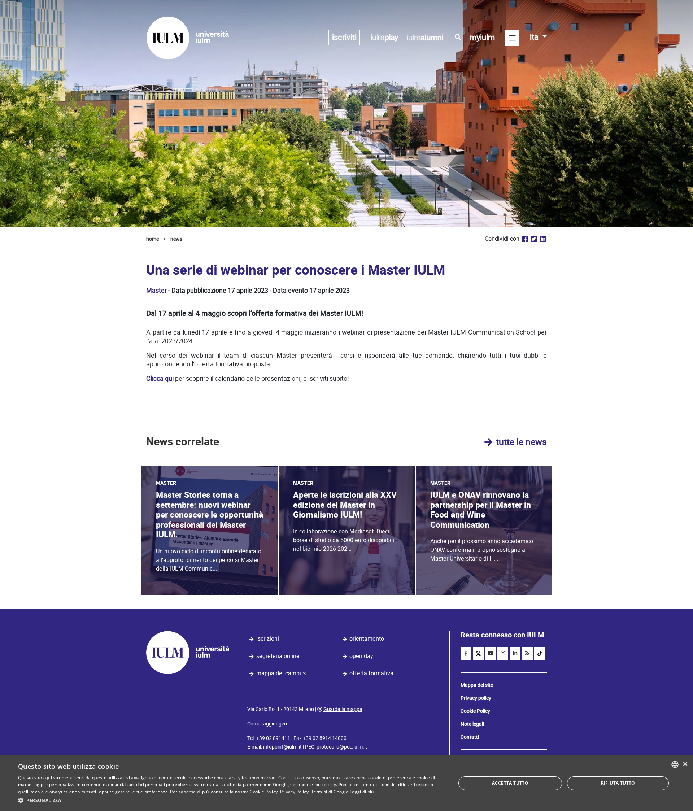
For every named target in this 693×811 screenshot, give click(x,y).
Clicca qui (160, 378)
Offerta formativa (371, 673)
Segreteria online (278, 656)
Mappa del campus (281, 673)
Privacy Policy (294, 792)
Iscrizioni (267, 639)
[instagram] (502, 653)
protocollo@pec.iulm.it (342, 746)
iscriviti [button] (344, 37)
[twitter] (478, 653)
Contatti (470, 737)
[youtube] (490, 653)
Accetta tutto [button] (510, 783)
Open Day (361, 656)
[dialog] (346, 783)
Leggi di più (362, 792)
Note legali (472, 724)
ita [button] (535, 37)
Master (156, 290)
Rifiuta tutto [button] (618, 783)
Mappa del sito (477, 685)
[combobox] (675, 764)
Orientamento (366, 639)
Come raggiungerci (268, 723)
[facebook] (466, 653)
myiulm (482, 37)
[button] (230, 800)
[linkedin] (515, 653)
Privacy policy (476, 698)
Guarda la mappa (342, 709)
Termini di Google (330, 792)
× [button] (685, 764)
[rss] (527, 653)
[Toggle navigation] (512, 38)
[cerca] (458, 37)
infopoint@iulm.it (282, 746)
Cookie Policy (475, 711)
